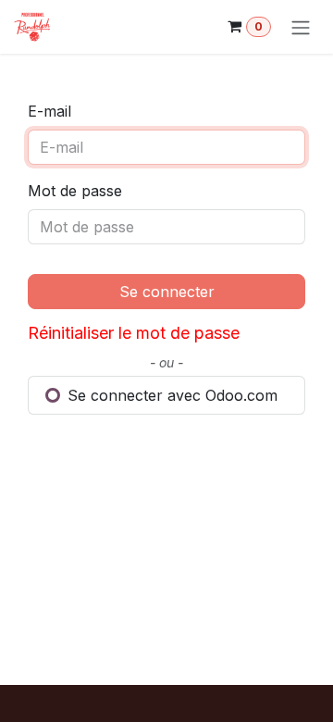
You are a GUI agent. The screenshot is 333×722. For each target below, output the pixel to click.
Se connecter (167, 291)
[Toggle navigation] (300, 26)
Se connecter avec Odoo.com (170, 395)
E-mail (49, 111)
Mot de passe (75, 190)
